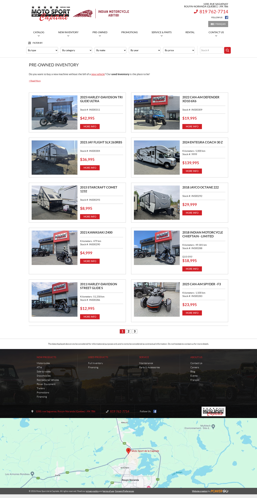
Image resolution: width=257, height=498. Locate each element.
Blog (192, 371)
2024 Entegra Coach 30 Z (202, 142)
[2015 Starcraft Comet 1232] (54, 203)
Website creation (200, 491)
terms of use (108, 491)
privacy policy (92, 491)
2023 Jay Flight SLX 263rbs (101, 142)
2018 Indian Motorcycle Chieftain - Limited (202, 234)
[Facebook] (226, 17)
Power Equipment (46, 384)
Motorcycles (43, 363)
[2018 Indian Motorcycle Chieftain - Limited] (157, 248)
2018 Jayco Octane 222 (200, 187)
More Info (90, 126)
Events (194, 375)
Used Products (98, 357)
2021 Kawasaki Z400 (96, 232)
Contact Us (196, 363)
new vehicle (98, 74)
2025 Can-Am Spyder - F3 (201, 284)
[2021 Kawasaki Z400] (54, 248)
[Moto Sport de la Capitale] (80, 13)
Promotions (43, 392)
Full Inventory (95, 363)
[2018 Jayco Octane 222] (157, 203)
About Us (196, 357)
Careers (194, 367)
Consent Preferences (124, 491)
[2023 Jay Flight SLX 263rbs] (54, 157)
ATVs (39, 367)
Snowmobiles (44, 375)
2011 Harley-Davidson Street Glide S (98, 286)
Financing (42, 396)
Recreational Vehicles (48, 380)
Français (220, 24)
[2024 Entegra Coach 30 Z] (157, 157)
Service (144, 357)
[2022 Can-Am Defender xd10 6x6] (157, 112)
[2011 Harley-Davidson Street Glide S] (54, 299)
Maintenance (146, 363)
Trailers (41, 388)
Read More (35, 81)
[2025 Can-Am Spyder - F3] (157, 299)
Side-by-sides (44, 371)
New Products (46, 357)
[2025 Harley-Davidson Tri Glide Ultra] (54, 112)
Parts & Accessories (149, 367)
